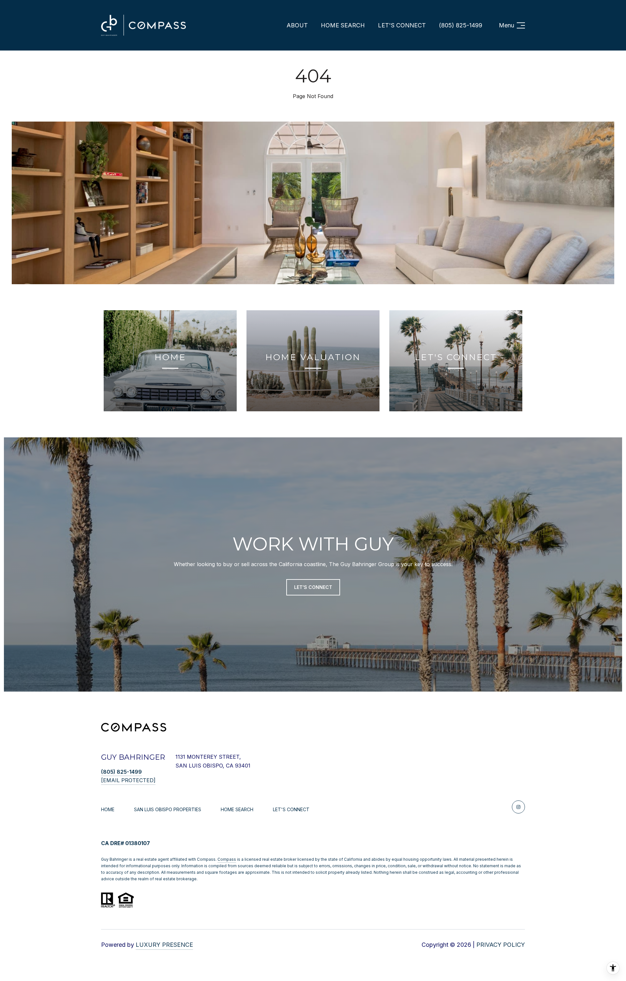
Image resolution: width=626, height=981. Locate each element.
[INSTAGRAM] (518, 806)
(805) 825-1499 (460, 25)
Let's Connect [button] (313, 587)
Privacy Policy (500, 944)
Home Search (343, 25)
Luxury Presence (164, 944)
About (297, 25)
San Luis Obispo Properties (167, 809)
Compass (226, 859)
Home (107, 809)
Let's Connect (291, 809)
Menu (506, 25)
